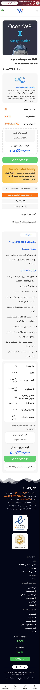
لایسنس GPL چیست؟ (29, 572)
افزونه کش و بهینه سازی (28, 595)
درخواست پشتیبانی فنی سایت (10, 3)
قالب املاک (32, 632)
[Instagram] (20, 667)
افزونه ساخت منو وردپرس (11, 189)
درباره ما (33, 579)
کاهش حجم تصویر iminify (27, 565)
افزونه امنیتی (32, 588)
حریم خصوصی (10, 678)
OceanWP (11, 467)
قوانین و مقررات (21, 678)
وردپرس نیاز (34, 189)
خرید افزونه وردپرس (24, 189)
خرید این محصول (20, 159)
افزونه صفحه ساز (30, 591)
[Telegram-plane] (16, 667)
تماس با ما (32, 575)
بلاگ (34, 561)
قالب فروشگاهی (31, 621)
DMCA (19, 680)
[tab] (28, 235)
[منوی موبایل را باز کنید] (37, 11)
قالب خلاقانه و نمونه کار (28, 625)
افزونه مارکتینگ (31, 598)
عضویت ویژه (32, 568)
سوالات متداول (31, 678)
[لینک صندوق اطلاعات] (20, 174)
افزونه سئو (32, 605)
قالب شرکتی (32, 618)
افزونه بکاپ (32, 602)
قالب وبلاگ (32, 614)
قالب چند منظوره (30, 628)
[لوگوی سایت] (20, 10)
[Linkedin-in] (24, 667)
